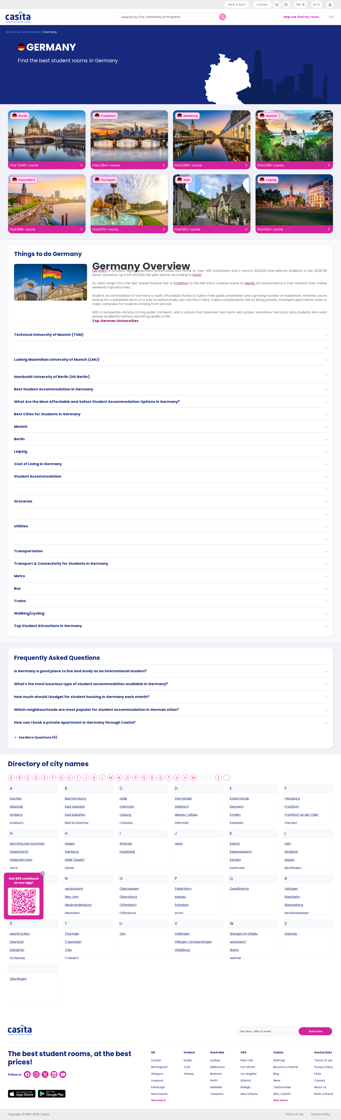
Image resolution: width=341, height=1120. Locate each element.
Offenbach (128, 905)
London (156, 1060)
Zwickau (291, 933)
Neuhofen (72, 913)
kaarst (235, 843)
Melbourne (217, 1067)
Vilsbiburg (182, 950)
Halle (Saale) (75, 859)
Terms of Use (323, 1060)
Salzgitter (17, 950)
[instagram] (36, 1074)
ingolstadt (127, 851)
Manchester (159, 1094)
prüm (179, 913)
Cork (187, 1067)
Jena (178, 843)
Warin (234, 950)
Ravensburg (294, 905)
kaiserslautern (241, 851)
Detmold (181, 823)
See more (158, 1100)
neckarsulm (74, 888)
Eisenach (237, 806)
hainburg (72, 851)
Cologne (126, 823)
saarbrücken (20, 933)
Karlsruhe (237, 868)
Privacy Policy (323, 1067)
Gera (14, 868)
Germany (99, 270)
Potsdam (182, 905)
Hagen (70, 843)
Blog (276, 1074)
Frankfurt (181, 283)
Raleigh (245, 1087)
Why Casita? (282, 1094)
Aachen (16, 798)
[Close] (42, 873)
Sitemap (279, 1060)
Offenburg (128, 913)
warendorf (238, 942)
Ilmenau (126, 843)
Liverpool (157, 1080)
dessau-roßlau (186, 814)
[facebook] (27, 1074)
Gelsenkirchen (21, 859)
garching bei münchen (27, 843)
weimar (235, 958)
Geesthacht (19, 851)
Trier (68, 950)
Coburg (125, 814)
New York (247, 1060)
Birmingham (159, 1067)
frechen (291, 823)
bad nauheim (75, 806)
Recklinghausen (297, 913)
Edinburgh (158, 1087)
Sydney (215, 1060)
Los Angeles (249, 1074)
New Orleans (249, 1094)
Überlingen (18, 978)
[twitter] (45, 1074)
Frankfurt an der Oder (302, 814)
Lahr (288, 843)
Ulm (123, 933)
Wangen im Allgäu (244, 933)
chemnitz (127, 806)
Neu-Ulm (72, 896)
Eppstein (236, 823)
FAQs (317, 1074)
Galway (189, 1074)
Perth (213, 1080)
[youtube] (62, 1074)
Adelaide (216, 1087)
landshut (291, 851)
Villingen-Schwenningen (193, 942)
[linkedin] (54, 1074)
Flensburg (292, 798)
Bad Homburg (75, 798)
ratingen (291, 888)
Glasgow (157, 1074)
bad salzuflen (75, 814)
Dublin (188, 1060)
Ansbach (16, 823)
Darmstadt (183, 798)
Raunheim (292, 896)
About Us (320, 1087)
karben (235, 859)
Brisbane (216, 1074)
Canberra (216, 1094)
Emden (235, 814)
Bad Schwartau (76, 823)
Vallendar (182, 933)
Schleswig (17, 958)
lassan (289, 859)
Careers (319, 1080)
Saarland (16, 942)
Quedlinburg (239, 888)
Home (10, 32)
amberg (16, 814)
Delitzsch (182, 806)
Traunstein (73, 942)
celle (123, 798)
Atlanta (246, 1080)
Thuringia (72, 933)
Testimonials (282, 1087)
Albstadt (16, 806)
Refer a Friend (323, 1094)
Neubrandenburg (78, 905)
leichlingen (293, 868)
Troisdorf (72, 958)
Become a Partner (285, 1067)
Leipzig (249, 283)
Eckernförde (239, 798)
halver (70, 868)
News (276, 1080)
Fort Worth (248, 1067)
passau (180, 896)
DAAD (196, 275)
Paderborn (183, 888)
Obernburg (128, 896)
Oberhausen (129, 888)
